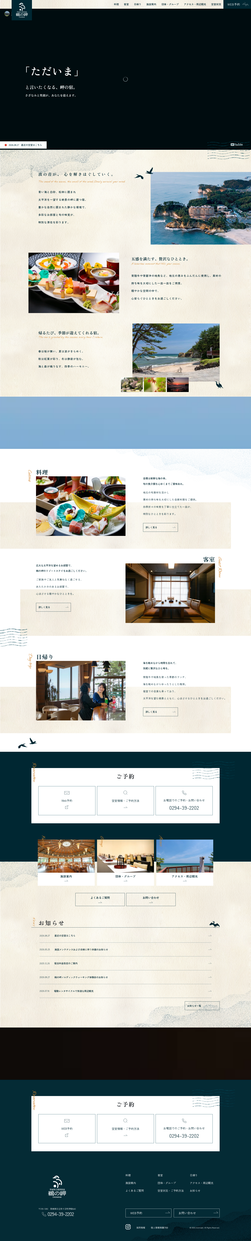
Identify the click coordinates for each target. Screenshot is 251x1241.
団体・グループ (170, 4)
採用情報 (140, 1227)
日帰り (137, 4)
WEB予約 (136, 1213)
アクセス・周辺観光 (195, 4)
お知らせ (195, 1190)
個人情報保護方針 (159, 1227)
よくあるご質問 (100, 898)
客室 (126, 4)
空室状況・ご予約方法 (171, 1190)
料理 (116, 4)
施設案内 (151, 4)
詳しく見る (151, 527)
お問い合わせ (151, 898)
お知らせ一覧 (194, 1005)
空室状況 (216, 4)
